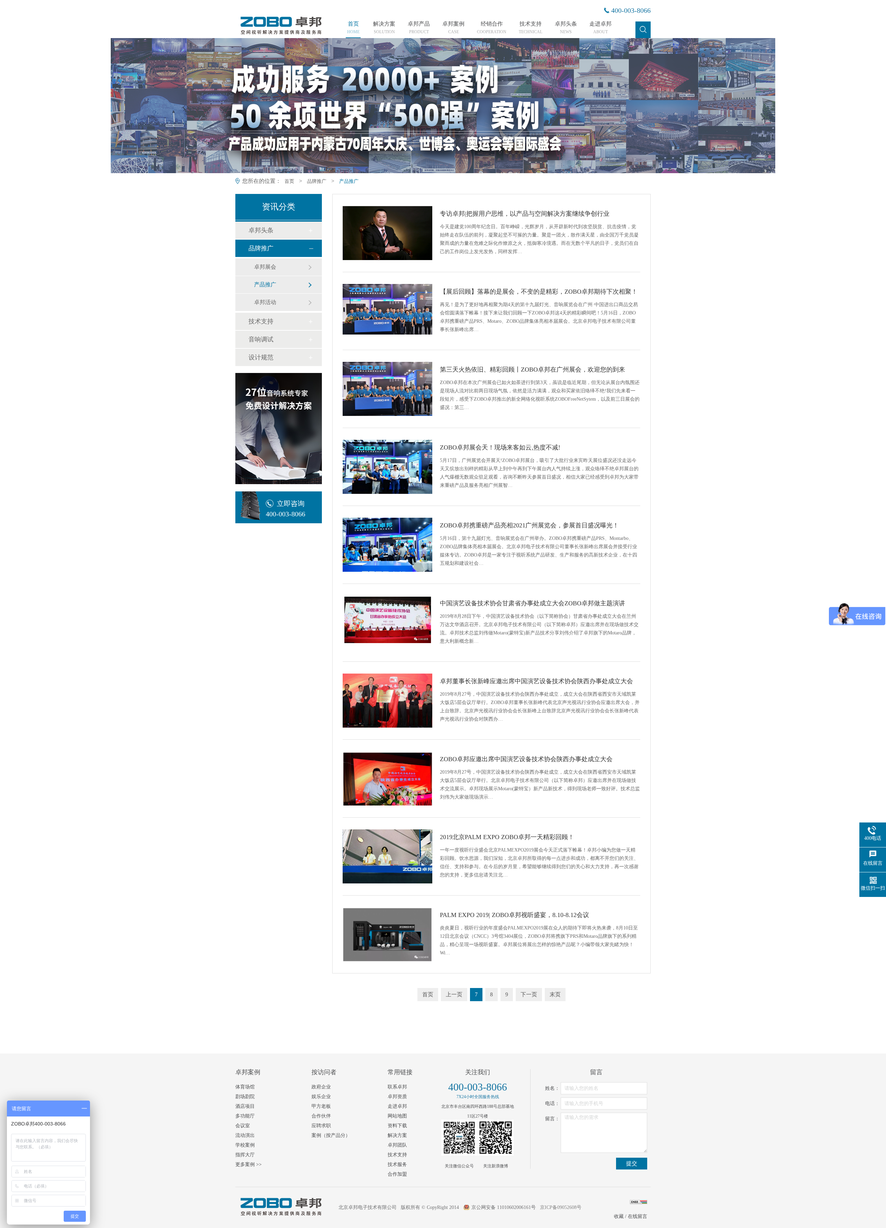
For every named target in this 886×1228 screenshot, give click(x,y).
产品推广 (349, 181)
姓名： (552, 1088)
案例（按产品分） (330, 1135)
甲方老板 (321, 1106)
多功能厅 (245, 1116)
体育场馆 (245, 1086)
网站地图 (397, 1116)
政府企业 (321, 1086)
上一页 (454, 994)
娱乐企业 (321, 1096)
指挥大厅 (245, 1154)
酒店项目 (245, 1106)
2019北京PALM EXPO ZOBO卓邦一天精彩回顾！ (507, 837)
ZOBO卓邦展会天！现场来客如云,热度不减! (500, 447)
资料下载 (397, 1125)
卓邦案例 (453, 27)
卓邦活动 (265, 302)
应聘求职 (321, 1125)
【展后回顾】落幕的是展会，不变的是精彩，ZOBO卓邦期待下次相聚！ (539, 291)
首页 (353, 27)
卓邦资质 (397, 1096)
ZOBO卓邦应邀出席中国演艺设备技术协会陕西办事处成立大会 (526, 759)
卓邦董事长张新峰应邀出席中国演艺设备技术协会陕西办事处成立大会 (536, 681)
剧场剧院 (245, 1096)
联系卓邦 (397, 1086)
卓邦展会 (265, 267)
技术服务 (397, 1164)
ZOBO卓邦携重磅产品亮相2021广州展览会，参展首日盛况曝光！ (529, 525)
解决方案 (384, 27)
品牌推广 (316, 181)
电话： (552, 1103)
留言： (552, 1118)
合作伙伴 (321, 1116)
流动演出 (245, 1135)
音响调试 (260, 339)
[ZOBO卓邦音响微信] (459, 1138)
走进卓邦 (600, 27)
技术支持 (530, 27)
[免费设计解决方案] (278, 428)
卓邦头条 (566, 27)
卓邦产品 (419, 27)
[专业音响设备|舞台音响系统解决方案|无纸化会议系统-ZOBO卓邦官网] (280, 33)
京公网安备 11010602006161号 (503, 1207)
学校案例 (245, 1145)
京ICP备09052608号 (560, 1207)
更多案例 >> (248, 1164)
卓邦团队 (397, 1145)
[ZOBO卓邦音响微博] (496, 1138)
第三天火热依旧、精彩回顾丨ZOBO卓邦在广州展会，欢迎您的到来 (532, 369)
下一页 (529, 994)
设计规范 (260, 357)
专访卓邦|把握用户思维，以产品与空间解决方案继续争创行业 (524, 213)
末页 (555, 994)
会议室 (242, 1125)
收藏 (619, 1216)
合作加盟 (397, 1174)
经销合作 (491, 27)
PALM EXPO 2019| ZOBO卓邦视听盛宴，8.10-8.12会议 (514, 914)
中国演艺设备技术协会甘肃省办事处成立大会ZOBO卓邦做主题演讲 (532, 603)
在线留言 (637, 1216)
